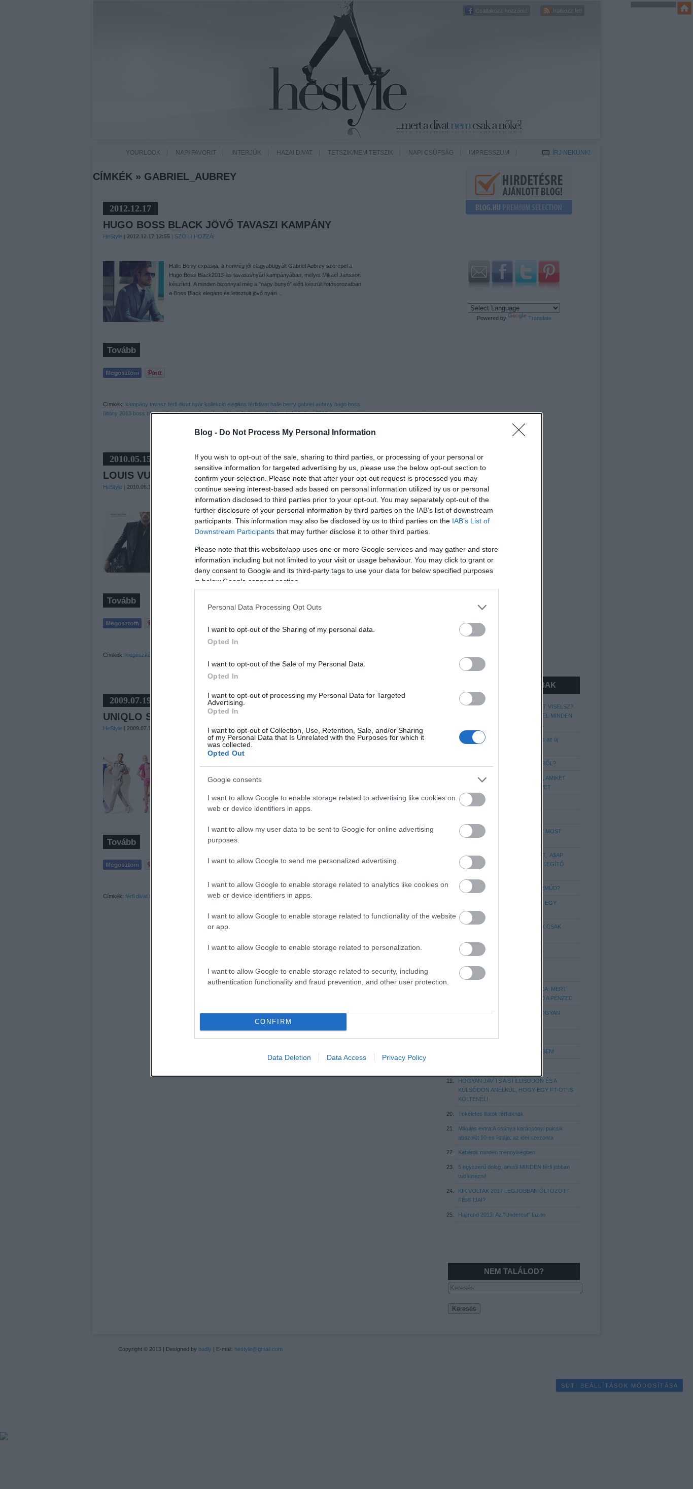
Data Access (346, 1057)
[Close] (522, 433)
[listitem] (346, 607)
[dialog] (346, 744)
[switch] (472, 629)
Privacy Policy (404, 1057)
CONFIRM (273, 1021)
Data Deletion (289, 1057)
